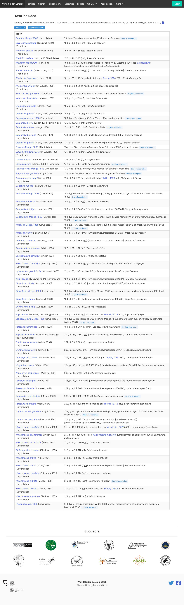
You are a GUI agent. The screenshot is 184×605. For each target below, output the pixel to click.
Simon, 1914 (109, 78)
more (118, 3)
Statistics (69, 3)
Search (41, 3)
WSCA (90, 3)
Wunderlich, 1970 (115, 427)
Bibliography (54, 3)
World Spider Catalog (13, 3)
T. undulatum (143, 62)
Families (31, 3)
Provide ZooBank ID (36, 28)
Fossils (80, 3)
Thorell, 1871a (111, 314)
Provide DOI (20, 28)
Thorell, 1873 (111, 357)
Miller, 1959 (109, 178)
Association (106, 3)
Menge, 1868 (27, 38)
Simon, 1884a (111, 488)
